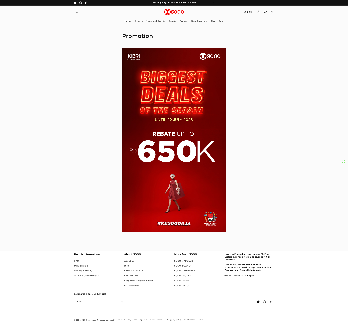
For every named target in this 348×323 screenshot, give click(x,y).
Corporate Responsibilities (138, 280)
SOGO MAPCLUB (183, 261)
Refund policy (124, 320)
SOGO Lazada (181, 280)
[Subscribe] (122, 301)
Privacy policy (140, 320)
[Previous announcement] (135, 2)
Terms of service (157, 320)
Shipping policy (174, 320)
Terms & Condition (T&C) (87, 275)
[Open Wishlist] (265, 12)
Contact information (193, 320)
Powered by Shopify (106, 320)
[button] (77, 12)
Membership (81, 265)
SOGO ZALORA (182, 265)
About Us (129, 261)
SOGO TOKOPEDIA (184, 271)
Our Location (131, 285)
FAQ (76, 261)
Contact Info (131, 275)
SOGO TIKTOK (182, 285)
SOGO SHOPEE (182, 275)
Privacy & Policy (83, 271)
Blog (126, 265)
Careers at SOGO (133, 271)
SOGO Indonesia (89, 320)
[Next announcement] (213, 2)
